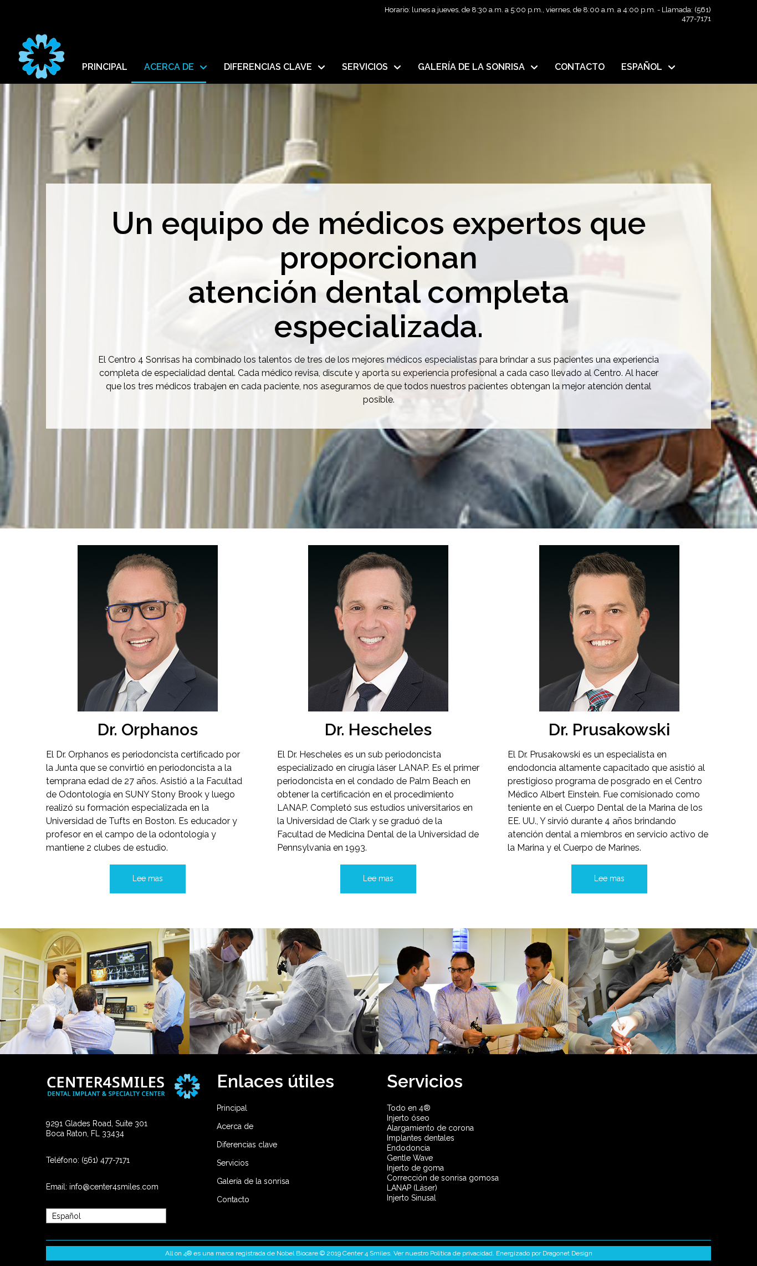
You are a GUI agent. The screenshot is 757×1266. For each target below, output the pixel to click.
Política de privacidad (461, 1253)
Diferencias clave (247, 1144)
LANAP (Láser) (412, 1187)
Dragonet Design (567, 1253)
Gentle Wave (410, 1157)
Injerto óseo (408, 1118)
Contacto (233, 1199)
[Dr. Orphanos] (148, 628)
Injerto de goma (415, 1167)
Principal (232, 1108)
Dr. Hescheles (378, 729)
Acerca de (235, 1126)
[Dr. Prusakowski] (609, 628)
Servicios (233, 1162)
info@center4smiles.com (113, 1186)
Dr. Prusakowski (609, 729)
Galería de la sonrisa (253, 1181)
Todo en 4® (409, 1108)
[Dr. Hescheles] (378, 628)
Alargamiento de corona (430, 1127)
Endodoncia (408, 1147)
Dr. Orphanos (148, 729)
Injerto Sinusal (411, 1197)
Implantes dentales (420, 1137)
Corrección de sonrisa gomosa (443, 1177)
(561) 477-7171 (696, 14)
